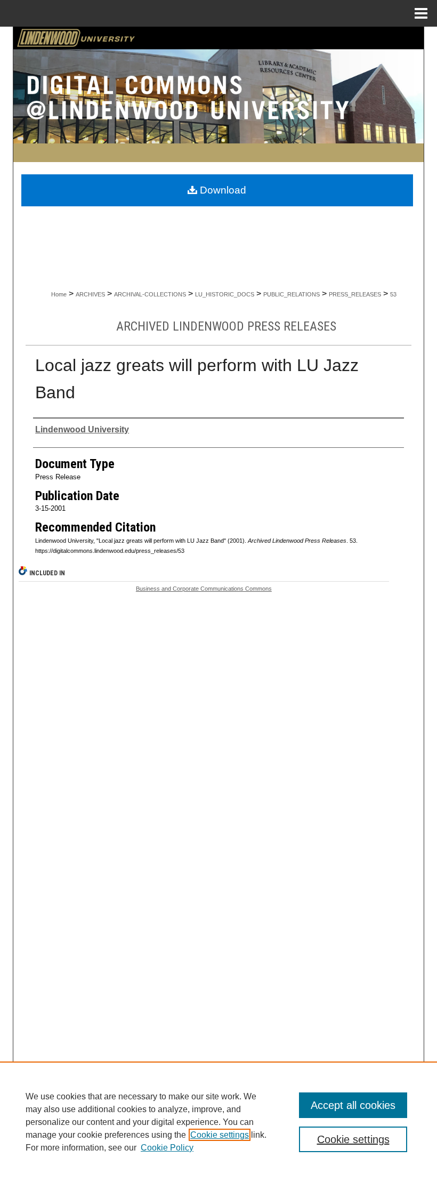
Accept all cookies (353, 1105)
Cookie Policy (167, 1147)
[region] (218, 1122)
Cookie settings (219, 1134)
